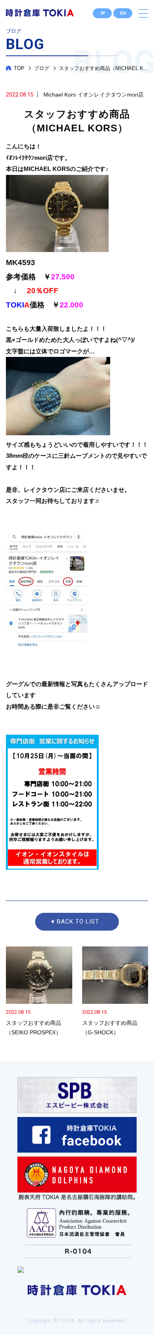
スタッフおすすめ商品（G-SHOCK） (115, 991)
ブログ (41, 68)
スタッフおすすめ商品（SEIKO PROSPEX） (39, 991)
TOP (19, 68)
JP (102, 13)
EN (123, 13)
